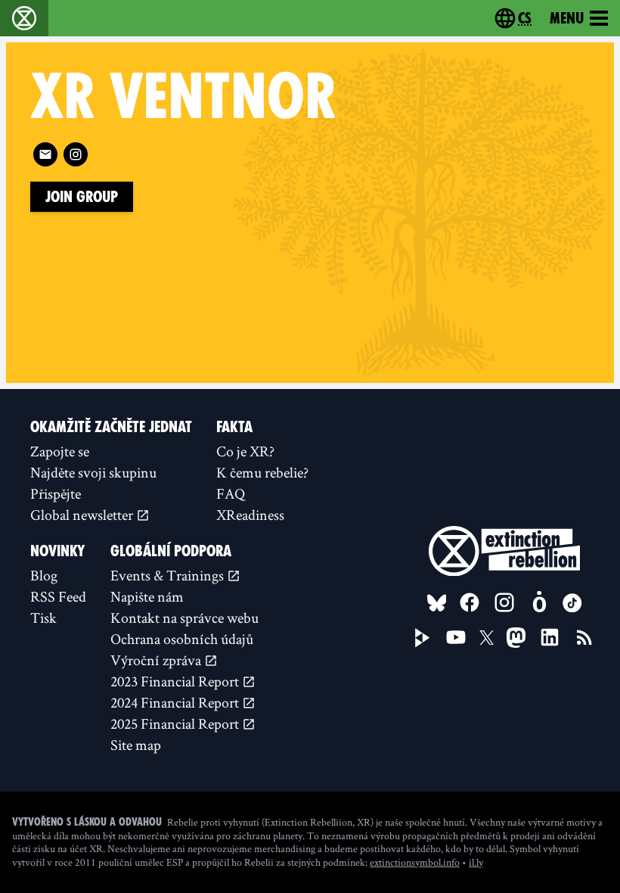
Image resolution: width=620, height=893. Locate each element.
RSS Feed (58, 596)
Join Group (81, 197)
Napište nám (147, 596)
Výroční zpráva (157, 660)
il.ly (476, 862)
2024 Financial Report (176, 702)
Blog (43, 575)
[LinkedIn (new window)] (549, 637)
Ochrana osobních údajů (181, 639)
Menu (567, 18)
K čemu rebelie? (262, 472)
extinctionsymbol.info (415, 862)
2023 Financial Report (176, 681)
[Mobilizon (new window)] (539, 602)
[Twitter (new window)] (487, 638)
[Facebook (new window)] (469, 602)
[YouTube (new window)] (456, 637)
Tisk (43, 617)
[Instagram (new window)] (76, 154)
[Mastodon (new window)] (516, 637)
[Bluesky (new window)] (437, 603)
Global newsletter (83, 514)
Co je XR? (245, 451)
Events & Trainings (168, 575)
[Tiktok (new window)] (572, 603)
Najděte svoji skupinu (93, 472)
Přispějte (55, 493)
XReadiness (250, 514)
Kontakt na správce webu (184, 617)
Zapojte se (59, 451)
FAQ (230, 493)
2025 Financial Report (176, 723)
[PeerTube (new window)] (423, 638)
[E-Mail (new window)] (45, 154)
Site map (135, 745)
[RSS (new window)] (584, 637)
